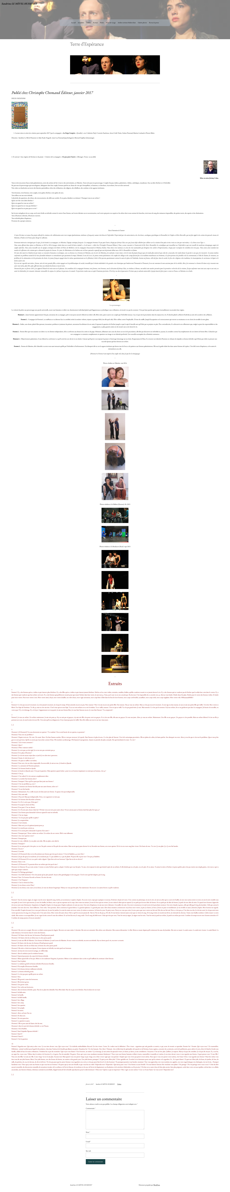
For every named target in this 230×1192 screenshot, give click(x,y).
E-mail (88, 1141)
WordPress (156, 1185)
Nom (88, 1132)
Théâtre (119, 1084)
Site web (88, 1151)
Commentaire (90, 1108)
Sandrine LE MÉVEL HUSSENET (19, 3)
